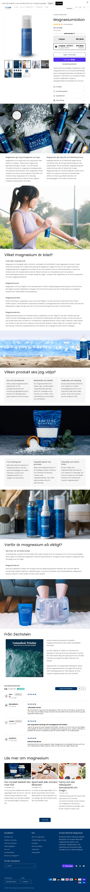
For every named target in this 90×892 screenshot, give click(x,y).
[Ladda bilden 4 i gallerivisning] (36, 64)
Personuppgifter (9, 846)
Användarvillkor (9, 852)
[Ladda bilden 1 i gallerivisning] (8, 64)
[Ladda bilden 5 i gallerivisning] (45, 64)
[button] (58, 24)
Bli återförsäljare (37, 846)
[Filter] (79, 688)
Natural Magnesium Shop (16, 888)
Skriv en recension (66, 689)
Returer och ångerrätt (11, 856)
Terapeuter (35, 849)
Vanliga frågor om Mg (39, 840)
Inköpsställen (36, 852)
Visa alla (45, 820)
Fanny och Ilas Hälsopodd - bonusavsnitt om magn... (68, 786)
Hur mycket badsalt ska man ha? (17, 783)
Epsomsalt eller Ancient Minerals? (44, 783)
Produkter (35, 843)
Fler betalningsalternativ (69, 64)
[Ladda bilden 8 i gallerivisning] (27, 73)
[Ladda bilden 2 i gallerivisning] (18, 64)
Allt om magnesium (38, 837)
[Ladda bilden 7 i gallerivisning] (18, 73)
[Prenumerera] (34, 866)
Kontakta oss (8, 837)
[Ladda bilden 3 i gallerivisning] (27, 64)
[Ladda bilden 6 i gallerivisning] (8, 73)
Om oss (6, 849)
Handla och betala (10, 840)
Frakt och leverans (10, 843)
